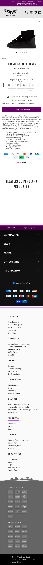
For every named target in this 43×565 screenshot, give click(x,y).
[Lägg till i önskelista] (40, 21)
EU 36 (7, 85)
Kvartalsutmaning (14, 369)
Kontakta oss (13, 385)
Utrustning (12, 262)
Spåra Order (13, 352)
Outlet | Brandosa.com (17, 347)
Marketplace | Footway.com (19, 344)
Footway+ (30, 103)
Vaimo (10, 426)
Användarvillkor (14, 349)
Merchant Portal (14, 467)
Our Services (13, 459)
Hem (3, 58)
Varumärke (11, 235)
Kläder (8, 253)
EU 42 (30, 90)
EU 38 (25, 85)
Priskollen (12, 330)
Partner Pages (13, 470)
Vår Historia (12, 371)
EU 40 (12, 90)
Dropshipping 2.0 (15, 325)
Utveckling (12, 333)
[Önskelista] (35, 12)
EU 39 (34, 85)
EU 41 (21, 90)
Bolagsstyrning (14, 393)
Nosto (10, 429)
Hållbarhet (12, 391)
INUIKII (21, 60)
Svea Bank (12, 424)
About (10, 462)
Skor (7, 244)
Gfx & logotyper (14, 374)
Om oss (11, 366)
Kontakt (11, 355)
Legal (10, 465)
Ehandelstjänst (13, 322)
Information (12, 271)
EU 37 (16, 85)
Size (21, 81)
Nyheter (11, 388)
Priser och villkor (15, 327)
